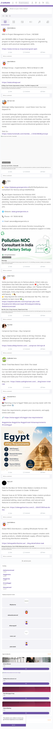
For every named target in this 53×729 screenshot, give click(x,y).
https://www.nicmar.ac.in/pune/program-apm (19, 49)
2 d (7, 29)
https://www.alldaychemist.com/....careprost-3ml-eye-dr (23, 345)
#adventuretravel (9, 306)
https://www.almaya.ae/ (11, 82)
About (22, 727)
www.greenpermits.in (20, 211)
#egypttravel (26, 422)
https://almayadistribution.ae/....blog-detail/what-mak (23, 543)
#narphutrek (7, 304)
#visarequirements (38, 422)
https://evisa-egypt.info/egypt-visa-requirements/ (23, 417)
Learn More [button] (6, 721)
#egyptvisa (16, 422)
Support (25, 727)
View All (49, 654)
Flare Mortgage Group (8, 693)
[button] (16, 2)
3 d (7, 102)
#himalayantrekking (32, 304)
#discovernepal (18, 304)
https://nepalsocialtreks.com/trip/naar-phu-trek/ (21, 301)
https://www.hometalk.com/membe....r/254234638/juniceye (25, 134)
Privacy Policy (12, 727)
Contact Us (18, 727)
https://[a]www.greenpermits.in (16, 187)
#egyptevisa (6, 422)
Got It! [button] (13, 725)
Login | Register (47, 3)
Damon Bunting (7, 708)
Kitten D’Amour (7, 664)
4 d (7, 483)
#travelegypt (7, 425)
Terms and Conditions (5, 727)
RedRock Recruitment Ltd (9, 678)
